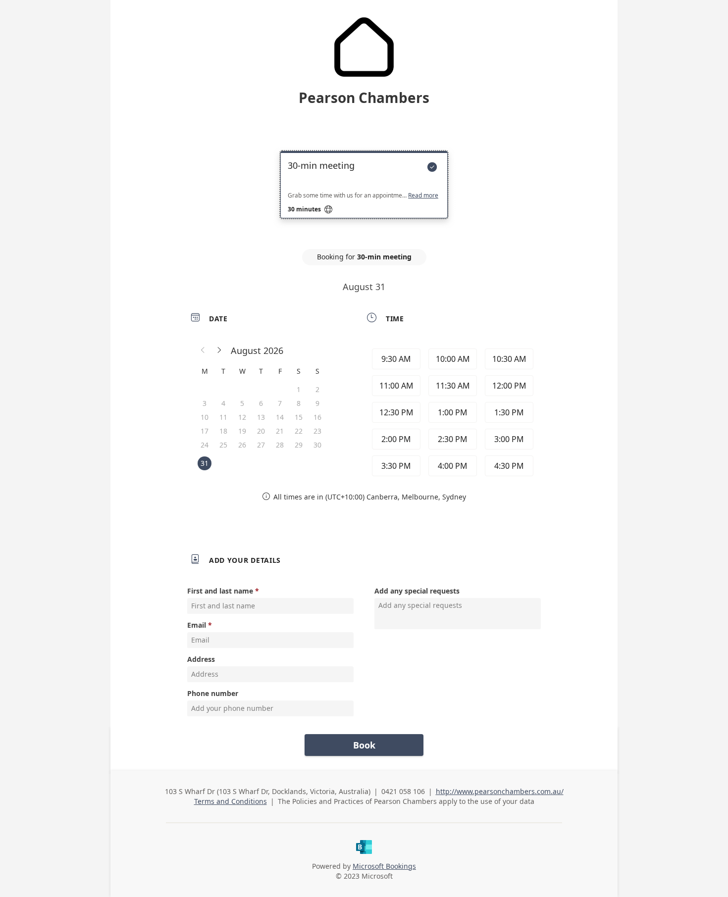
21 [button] (280, 431)
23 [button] (317, 431)
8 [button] (299, 403)
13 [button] (261, 417)
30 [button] (317, 444)
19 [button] (242, 431)
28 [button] (280, 444)
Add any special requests (417, 591)
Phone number (212, 693)
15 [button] (299, 417)
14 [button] (280, 417)
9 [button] (317, 403)
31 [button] (204, 463)
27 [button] (261, 444)
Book (364, 745)
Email (196, 625)
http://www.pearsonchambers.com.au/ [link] (500, 791)
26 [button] (242, 444)
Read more (423, 195)
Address (201, 659)
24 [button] (204, 444)
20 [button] (261, 431)
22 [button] (299, 431)
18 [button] (223, 431)
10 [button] (204, 417)
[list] (364, 193)
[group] (451, 412)
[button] (203, 350)
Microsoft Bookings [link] (384, 866)
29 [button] (299, 444)
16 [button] (317, 417)
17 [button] (204, 431)
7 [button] (280, 403)
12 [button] (242, 417)
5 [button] (242, 403)
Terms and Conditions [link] (230, 801)
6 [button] (261, 403)
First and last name (220, 591)
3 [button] (205, 403)
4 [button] (223, 403)
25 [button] (223, 444)
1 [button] (299, 389)
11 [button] (223, 417)
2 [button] (317, 389)
